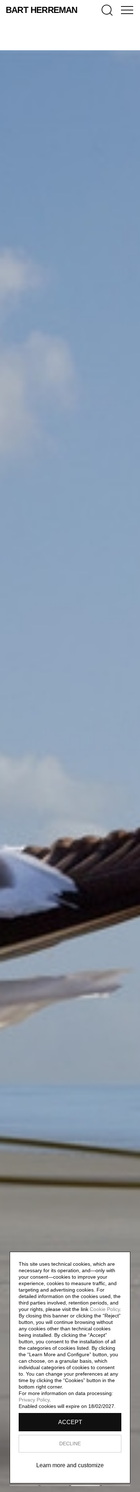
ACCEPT (70, 1422)
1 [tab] (24, 1485)
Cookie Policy (105, 1309)
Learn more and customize (70, 1465)
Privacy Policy (34, 1400)
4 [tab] (116, 1485)
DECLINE (70, 1443)
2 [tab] (55, 1485)
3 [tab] (85, 1485)
